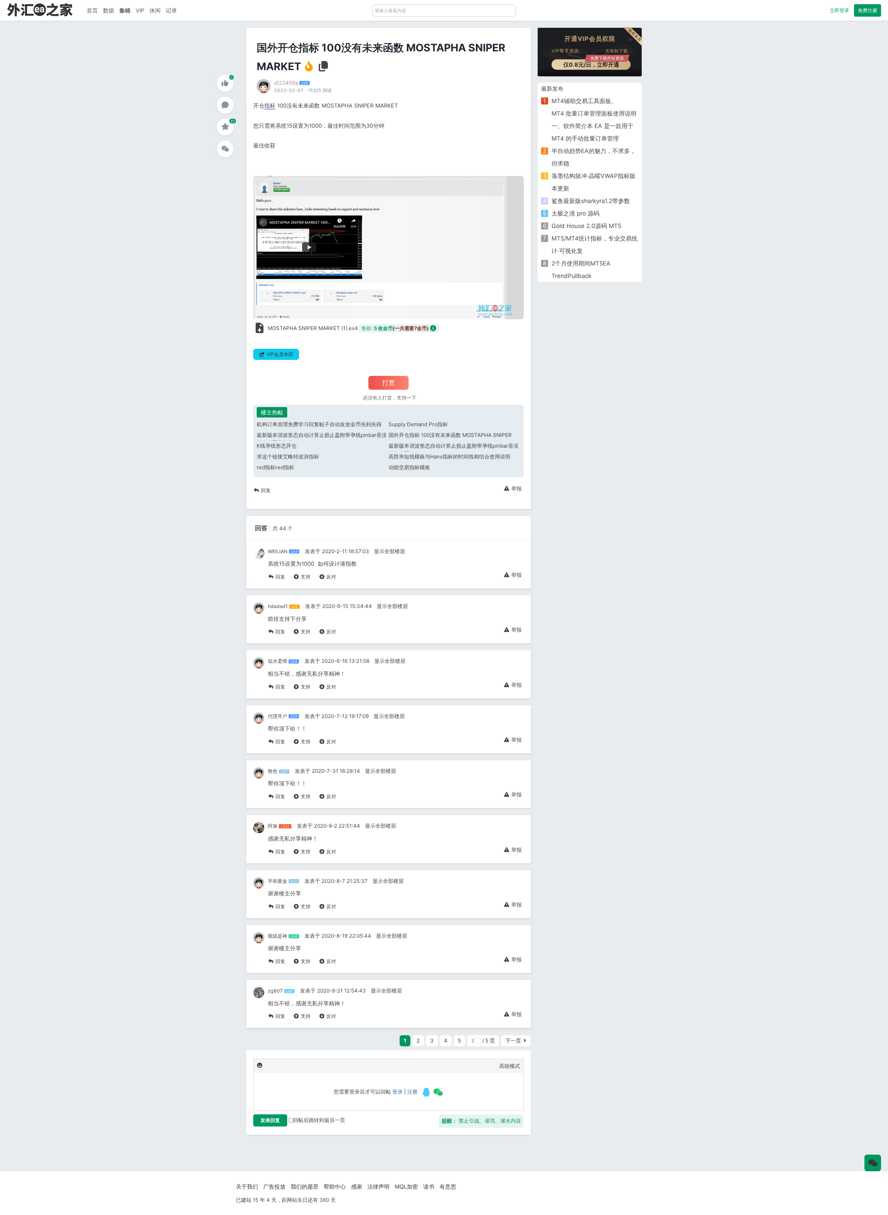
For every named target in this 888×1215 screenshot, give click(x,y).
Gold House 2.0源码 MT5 (586, 225)
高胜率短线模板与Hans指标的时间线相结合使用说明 (449, 456)
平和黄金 (277, 881)
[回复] (225, 105)
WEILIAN (278, 551)
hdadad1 (278, 606)
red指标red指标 (275, 467)
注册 (412, 1091)
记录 (171, 10)
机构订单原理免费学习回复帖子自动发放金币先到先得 (319, 424)
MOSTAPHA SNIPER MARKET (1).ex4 (313, 328)
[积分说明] (433, 328)
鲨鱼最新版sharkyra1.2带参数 (591, 200)
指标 (269, 105)
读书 (428, 1186)
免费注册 (867, 10)
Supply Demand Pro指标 (418, 424)
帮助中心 (335, 1186)
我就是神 (277, 936)
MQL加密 (406, 1186)
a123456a (286, 82)
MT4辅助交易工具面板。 (584, 101)
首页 (92, 10)
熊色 (273, 771)
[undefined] (426, 1092)
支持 (304, 577)
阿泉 (273, 826)
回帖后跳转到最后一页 (319, 1120)
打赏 (388, 382)
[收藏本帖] (225, 127)
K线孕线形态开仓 (277, 445)
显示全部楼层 (389, 551)
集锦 (124, 10)
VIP (140, 10)
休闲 (155, 10)
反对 (330, 577)
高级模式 (509, 1066)
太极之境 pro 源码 (575, 213)
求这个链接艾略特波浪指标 (288, 456)
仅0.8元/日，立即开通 (593, 63)
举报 (516, 488)
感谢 (356, 1186)
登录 (397, 1091)
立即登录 (839, 10)
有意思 (447, 1186)
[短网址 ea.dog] (40, 9)
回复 (265, 490)
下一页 (513, 1040)
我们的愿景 (304, 1186)
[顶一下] (225, 83)
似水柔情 (277, 661)
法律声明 (378, 1186)
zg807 (275, 991)
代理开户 (277, 716)
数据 (108, 10)
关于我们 (247, 1186)
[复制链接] (323, 68)
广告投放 (274, 1186)
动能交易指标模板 (409, 467)
